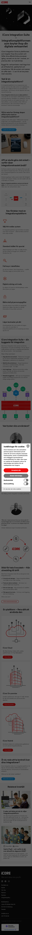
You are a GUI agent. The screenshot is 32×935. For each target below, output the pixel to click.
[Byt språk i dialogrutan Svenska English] (27, 446)
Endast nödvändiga (16, 475)
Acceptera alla (16, 470)
